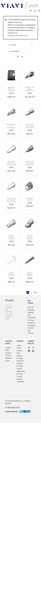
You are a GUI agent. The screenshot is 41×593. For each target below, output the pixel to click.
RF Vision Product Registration (20, 368)
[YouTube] (29, 351)
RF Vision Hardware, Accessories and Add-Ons (32, 325)
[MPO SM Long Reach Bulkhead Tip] (30, 75)
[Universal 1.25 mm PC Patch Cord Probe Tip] (30, 149)
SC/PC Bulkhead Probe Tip (11, 237)
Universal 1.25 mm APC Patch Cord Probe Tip (11, 200)
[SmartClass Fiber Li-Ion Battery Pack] (11, 75)
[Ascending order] (32, 45)
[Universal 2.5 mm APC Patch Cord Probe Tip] (11, 149)
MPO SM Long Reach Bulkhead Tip (29, 89)
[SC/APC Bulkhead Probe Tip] (30, 223)
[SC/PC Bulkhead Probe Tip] (11, 223)
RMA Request (19, 354)
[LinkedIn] (33, 351)
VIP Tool (30, 333)
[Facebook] (33, 348)
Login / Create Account (19, 348)
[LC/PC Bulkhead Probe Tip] (11, 260)
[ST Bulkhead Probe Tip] (30, 186)
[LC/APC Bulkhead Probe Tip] (30, 260)
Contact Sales (8, 349)
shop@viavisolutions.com (18, 36)
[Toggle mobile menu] (39, 10)
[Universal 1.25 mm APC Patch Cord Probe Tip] (11, 186)
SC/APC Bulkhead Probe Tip (30, 237)
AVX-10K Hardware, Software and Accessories (32, 312)
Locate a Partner (8, 354)
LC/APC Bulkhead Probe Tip (30, 274)
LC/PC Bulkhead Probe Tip (11, 274)
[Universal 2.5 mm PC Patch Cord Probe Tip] (30, 112)
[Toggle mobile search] (35, 10)
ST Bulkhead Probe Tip (29, 199)
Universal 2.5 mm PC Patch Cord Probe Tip (29, 126)
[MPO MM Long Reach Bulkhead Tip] (11, 112)
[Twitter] (29, 348)
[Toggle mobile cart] (30, 10)
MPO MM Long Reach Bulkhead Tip (11, 126)
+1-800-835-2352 (12, 407)
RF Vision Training (20, 375)
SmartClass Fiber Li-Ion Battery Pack (11, 89)
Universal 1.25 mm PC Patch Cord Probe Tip (29, 163)
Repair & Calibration (20, 380)
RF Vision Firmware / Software (20, 360)
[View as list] (22, 57)
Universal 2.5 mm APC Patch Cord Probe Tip (11, 163)
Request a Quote (8, 359)
